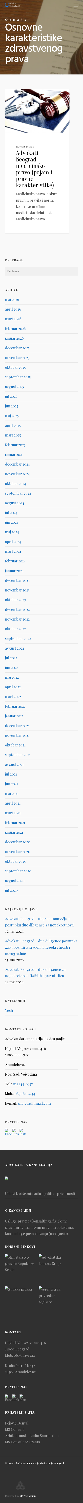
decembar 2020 (17, 841)
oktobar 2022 (15, 628)
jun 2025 (11, 406)
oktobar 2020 (15, 861)
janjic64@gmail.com (34, 1103)
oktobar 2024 (15, 483)
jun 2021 (11, 783)
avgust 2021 (14, 764)
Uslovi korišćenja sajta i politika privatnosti (40, 1193)
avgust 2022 (14, 648)
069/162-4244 (24, 1355)
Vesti (16, 96)
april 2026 (13, 309)
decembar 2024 (17, 464)
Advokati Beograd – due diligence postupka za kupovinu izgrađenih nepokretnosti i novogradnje (41, 947)
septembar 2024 (18, 493)
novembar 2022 (17, 619)
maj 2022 (12, 677)
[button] (76, 5)
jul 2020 (11, 890)
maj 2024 (12, 532)
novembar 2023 (17, 590)
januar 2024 (14, 570)
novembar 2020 (17, 851)
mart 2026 (13, 318)
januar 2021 (14, 832)
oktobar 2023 (15, 599)
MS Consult (14, 1429)
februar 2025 (15, 444)
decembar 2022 (17, 609)
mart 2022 (13, 696)
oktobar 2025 (15, 367)
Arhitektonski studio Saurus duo (32, 1435)
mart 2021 (13, 812)
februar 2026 (15, 328)
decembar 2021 (17, 725)
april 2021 (13, 803)
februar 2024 (15, 561)
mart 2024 (13, 551)
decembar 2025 (17, 347)
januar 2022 (14, 716)
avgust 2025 (14, 386)
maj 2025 (12, 415)
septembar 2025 (18, 377)
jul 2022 (11, 657)
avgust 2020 (15, 880)
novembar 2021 (17, 735)
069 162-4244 (25, 1093)
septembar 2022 (18, 638)
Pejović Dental (17, 1423)
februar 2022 (15, 706)
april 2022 (13, 687)
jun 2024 (11, 522)
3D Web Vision (28, 1495)
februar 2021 (15, 822)
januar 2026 (14, 338)
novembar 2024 (17, 473)
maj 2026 (12, 299)
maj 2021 (12, 793)
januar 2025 (14, 454)
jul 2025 (11, 396)
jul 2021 (11, 774)
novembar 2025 (17, 357)
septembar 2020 (18, 871)
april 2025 (13, 425)
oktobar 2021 (15, 745)
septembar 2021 (18, 754)
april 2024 (13, 541)
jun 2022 (11, 667)
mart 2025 (13, 435)
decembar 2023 (17, 580)
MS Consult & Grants (22, 1441)
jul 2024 (11, 512)
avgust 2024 (14, 502)
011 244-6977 (23, 1083)
